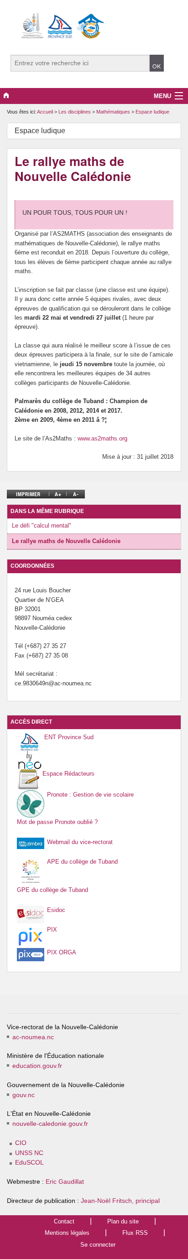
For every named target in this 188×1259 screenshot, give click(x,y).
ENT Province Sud (69, 737)
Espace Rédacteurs (68, 773)
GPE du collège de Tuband (52, 889)
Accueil (45, 111)
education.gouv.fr (37, 1065)
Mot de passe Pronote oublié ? (57, 822)
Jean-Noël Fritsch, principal (120, 1200)
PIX (52, 929)
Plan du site (123, 1221)
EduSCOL (29, 1162)
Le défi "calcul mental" (41, 525)
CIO (20, 1143)
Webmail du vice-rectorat (80, 842)
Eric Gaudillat (65, 1181)
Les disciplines (75, 111)
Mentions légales (67, 1232)
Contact (64, 1221)
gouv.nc (23, 1095)
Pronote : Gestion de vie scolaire (90, 794)
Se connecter (97, 1244)
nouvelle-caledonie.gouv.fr (50, 1123)
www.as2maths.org (102, 438)
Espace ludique (152, 111)
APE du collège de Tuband (82, 861)
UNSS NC (29, 1153)
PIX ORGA (61, 952)
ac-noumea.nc (33, 1037)
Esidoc (56, 910)
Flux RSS (135, 1232)
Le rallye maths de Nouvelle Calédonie (66, 541)
